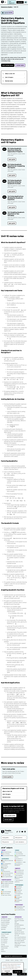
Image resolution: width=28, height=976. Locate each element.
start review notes (7, 65)
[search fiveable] (5, 2)
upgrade (20, 2)
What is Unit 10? (10, 73)
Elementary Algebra (6, 7)
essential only (7, 971)
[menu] (25, 2)
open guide (12, 159)
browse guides (7, 777)
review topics (20, 65)
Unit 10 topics (9, 77)
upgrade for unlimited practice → (14, 956)
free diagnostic (12, 2)
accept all (17, 972)
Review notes (9, 81)
